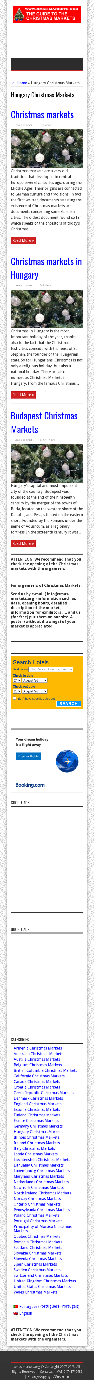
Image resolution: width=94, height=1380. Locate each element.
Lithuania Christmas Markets (39, 1165)
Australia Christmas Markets (38, 1053)
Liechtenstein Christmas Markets (42, 1159)
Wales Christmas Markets (35, 1292)
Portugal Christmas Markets (38, 1221)
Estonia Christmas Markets (37, 1109)
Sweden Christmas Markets (37, 1270)
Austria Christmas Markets (37, 1059)
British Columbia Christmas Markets (45, 1070)
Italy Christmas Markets (34, 1148)
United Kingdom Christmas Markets (45, 1281)
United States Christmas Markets (42, 1286)
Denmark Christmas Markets (38, 1098)
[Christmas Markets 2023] (47, 19)
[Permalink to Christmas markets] (47, 167)
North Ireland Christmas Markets (42, 1193)
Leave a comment (24, 125)
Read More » (23, 240)
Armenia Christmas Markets (38, 1048)
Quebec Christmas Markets (37, 1236)
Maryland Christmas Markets (39, 1176)
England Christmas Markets (37, 1104)
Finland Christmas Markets (37, 1115)
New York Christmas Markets (39, 1187)
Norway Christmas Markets (37, 1198)
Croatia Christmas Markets (37, 1087)
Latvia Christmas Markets (36, 1154)
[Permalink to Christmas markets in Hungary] (47, 327)
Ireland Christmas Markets (37, 1143)
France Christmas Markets (36, 1120)
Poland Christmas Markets (36, 1215)
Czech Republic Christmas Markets (44, 1092)
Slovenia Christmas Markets (38, 1258)
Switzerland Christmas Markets (41, 1275)
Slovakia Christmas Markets (37, 1253)
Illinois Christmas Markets (36, 1137)
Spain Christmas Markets (35, 1264)
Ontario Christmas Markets (37, 1204)
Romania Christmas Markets (38, 1242)
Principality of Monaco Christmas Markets (43, 1228)
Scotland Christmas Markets (38, 1247)
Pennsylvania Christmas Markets (42, 1210)
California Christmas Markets (39, 1076)
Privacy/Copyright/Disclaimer (48, 1376)
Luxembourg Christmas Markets (42, 1170)
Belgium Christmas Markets (38, 1065)
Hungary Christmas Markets (38, 1131)
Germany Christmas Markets (38, 1126)
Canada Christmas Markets (37, 1081)
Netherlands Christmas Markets (41, 1182)
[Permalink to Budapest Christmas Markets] (47, 481)
